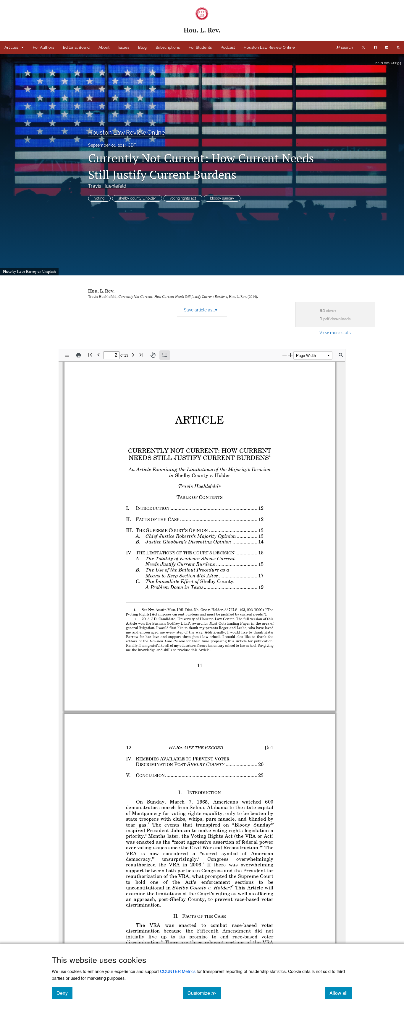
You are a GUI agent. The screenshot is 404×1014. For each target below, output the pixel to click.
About (103, 47)
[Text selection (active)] (164, 355)
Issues (123, 47)
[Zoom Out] (284, 355)
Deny (64, 992)
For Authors (43, 47)
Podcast (228, 47)
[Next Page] (133, 354)
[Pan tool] (153, 355)
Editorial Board (76, 47)
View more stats (335, 332)
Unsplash (49, 272)
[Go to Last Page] (141, 354)
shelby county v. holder (137, 198)
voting (99, 198)
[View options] (67, 355)
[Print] (78, 355)
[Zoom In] (290, 355)
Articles (11, 47)
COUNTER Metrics (177, 971)
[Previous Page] (98, 354)
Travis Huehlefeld (107, 186)
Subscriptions (168, 47)
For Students (200, 47)
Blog (142, 47)
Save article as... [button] (200, 310)
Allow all (340, 992)
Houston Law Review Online (269, 47)
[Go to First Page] (90, 354)
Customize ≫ (204, 992)
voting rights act (183, 198)
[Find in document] (341, 355)
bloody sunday (222, 198)
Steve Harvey (27, 272)
